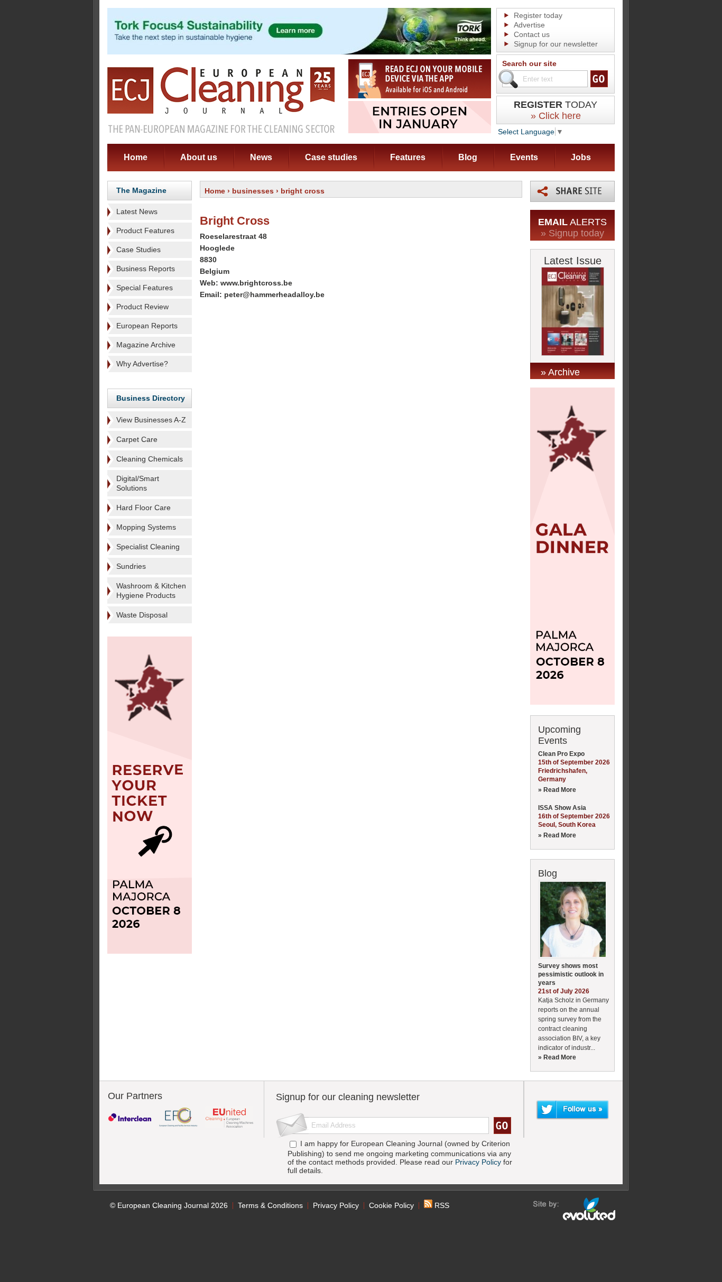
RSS (440, 1205)
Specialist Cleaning (148, 546)
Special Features (144, 287)
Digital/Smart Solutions (137, 483)
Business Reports (145, 268)
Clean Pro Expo (561, 754)
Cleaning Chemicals (149, 459)
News (261, 157)
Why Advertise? (142, 363)
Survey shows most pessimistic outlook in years (571, 974)
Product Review (142, 306)
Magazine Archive (145, 344)
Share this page (572, 191)
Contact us (532, 34)
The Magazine (141, 190)
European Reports (147, 325)
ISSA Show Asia (562, 807)
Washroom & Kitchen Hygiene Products (151, 591)
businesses (253, 191)
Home (135, 157)
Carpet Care (137, 439)
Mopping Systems (146, 527)
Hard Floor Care (143, 507)
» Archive (560, 372)
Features (407, 157)
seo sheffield (575, 1209)
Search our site (529, 63)
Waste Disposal (142, 615)
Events (524, 157)
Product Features (145, 230)
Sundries (131, 566)
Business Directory (150, 398)
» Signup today (572, 233)
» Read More (557, 790)
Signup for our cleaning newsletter (348, 1097)
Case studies (331, 157)
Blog (467, 157)
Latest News (137, 211)
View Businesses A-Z (151, 420)
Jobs (581, 157)
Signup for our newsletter (556, 44)
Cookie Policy (391, 1205)
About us (198, 157)
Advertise (529, 25)
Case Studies (138, 249)
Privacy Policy (478, 1162)
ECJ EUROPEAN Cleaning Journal (221, 99)
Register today (538, 15)
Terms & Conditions (270, 1205)
